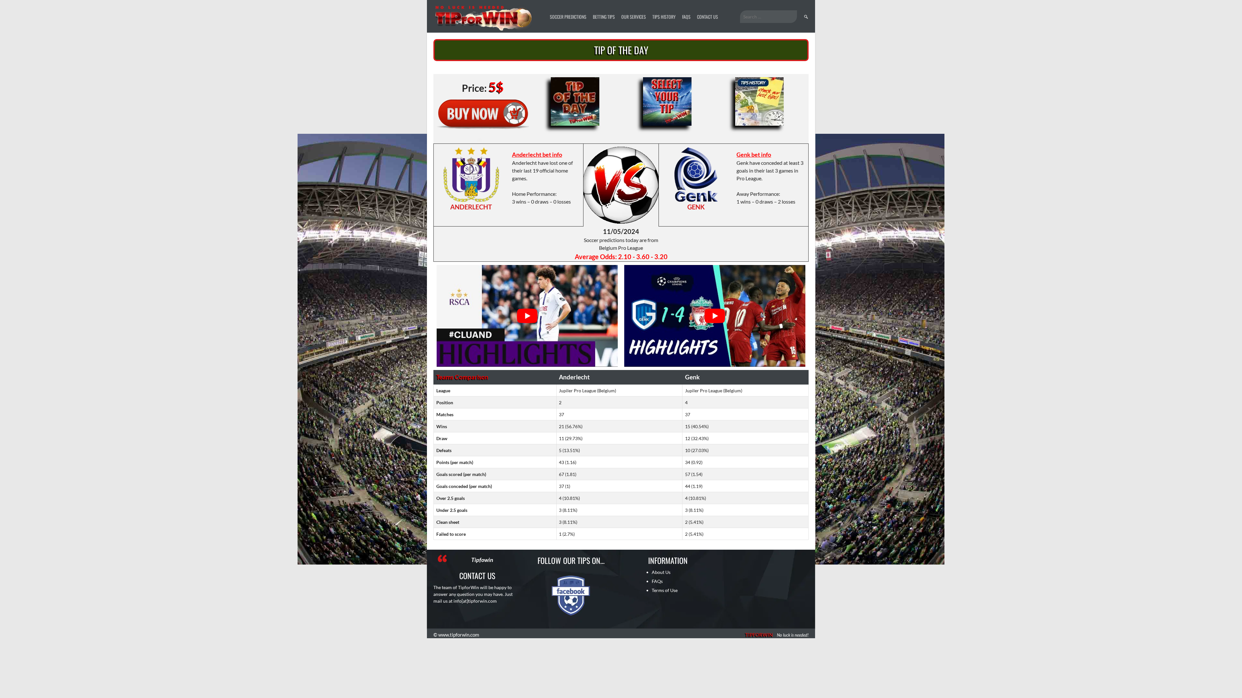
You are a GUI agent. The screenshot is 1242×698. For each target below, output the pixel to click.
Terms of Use (665, 590)
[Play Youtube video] (527, 316)
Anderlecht (471, 207)
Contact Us (707, 16)
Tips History (664, 16)
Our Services (633, 16)
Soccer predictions (568, 16)
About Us (661, 572)
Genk (696, 207)
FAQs (686, 16)
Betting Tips (604, 16)
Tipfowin (482, 559)
